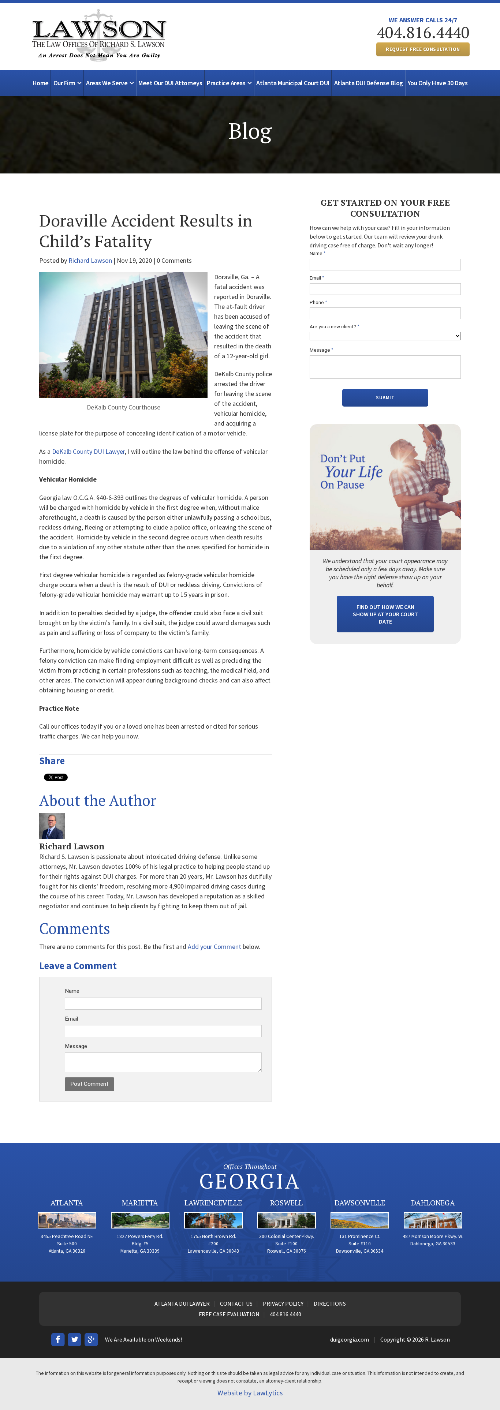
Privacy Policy (283, 1303)
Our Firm (64, 83)
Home (41, 83)
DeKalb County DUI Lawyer (88, 451)
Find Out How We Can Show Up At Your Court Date (385, 614)
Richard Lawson (90, 260)
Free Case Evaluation (229, 1314)
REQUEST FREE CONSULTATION (423, 49)
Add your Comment (214, 946)
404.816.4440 (423, 32)
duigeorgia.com (349, 1339)
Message (76, 1046)
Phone (318, 302)
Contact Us (236, 1303)
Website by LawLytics (250, 1392)
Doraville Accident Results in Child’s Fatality (146, 230)
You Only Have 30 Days (438, 83)
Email (71, 1019)
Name (72, 991)
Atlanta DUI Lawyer (182, 1303)
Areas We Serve (106, 83)
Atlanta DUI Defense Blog (368, 83)
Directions (330, 1303)
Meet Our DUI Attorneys (170, 83)
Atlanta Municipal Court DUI (292, 83)
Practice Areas (226, 83)
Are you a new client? (334, 326)
